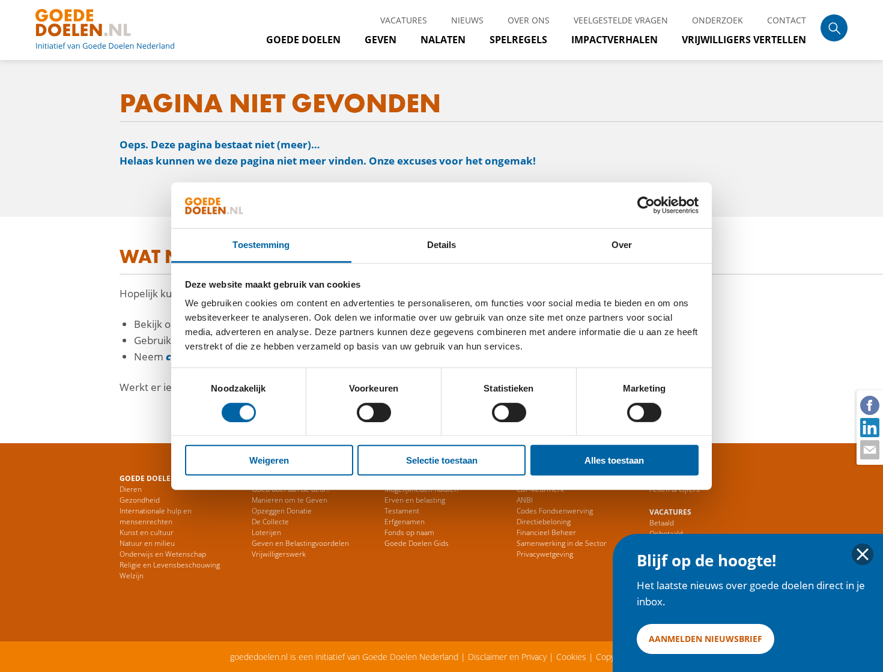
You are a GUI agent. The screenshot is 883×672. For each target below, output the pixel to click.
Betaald (661, 523)
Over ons (529, 20)
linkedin (869, 427)
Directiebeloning (544, 521)
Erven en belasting (414, 500)
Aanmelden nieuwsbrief (705, 638)
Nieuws (467, 20)
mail (869, 449)
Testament (401, 511)
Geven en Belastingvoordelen (300, 543)
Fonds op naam (409, 532)
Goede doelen (119, 30)
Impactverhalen (614, 39)
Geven (380, 39)
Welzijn (132, 576)
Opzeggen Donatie (282, 511)
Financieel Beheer (546, 532)
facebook (869, 405)
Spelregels (518, 39)
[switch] (374, 412)
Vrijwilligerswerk (279, 554)
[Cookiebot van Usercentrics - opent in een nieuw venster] (646, 205)
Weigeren (269, 460)
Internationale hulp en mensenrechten (156, 516)
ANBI (525, 500)
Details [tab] (442, 245)
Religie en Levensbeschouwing (170, 565)
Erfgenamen (404, 521)
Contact (786, 20)
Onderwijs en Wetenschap (163, 554)
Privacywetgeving (545, 554)
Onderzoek (717, 20)
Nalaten (443, 39)
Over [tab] (621, 245)
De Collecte (270, 521)
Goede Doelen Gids (416, 543)
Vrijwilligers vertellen (744, 39)
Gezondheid (140, 500)
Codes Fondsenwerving (555, 511)
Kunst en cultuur (147, 532)
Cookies (571, 656)
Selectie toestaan (442, 460)
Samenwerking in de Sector (562, 543)
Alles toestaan (614, 460)
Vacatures (403, 20)
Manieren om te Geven (289, 500)
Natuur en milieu (147, 543)
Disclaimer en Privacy (507, 656)
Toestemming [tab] (261, 245)
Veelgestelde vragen (621, 20)
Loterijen (266, 532)
